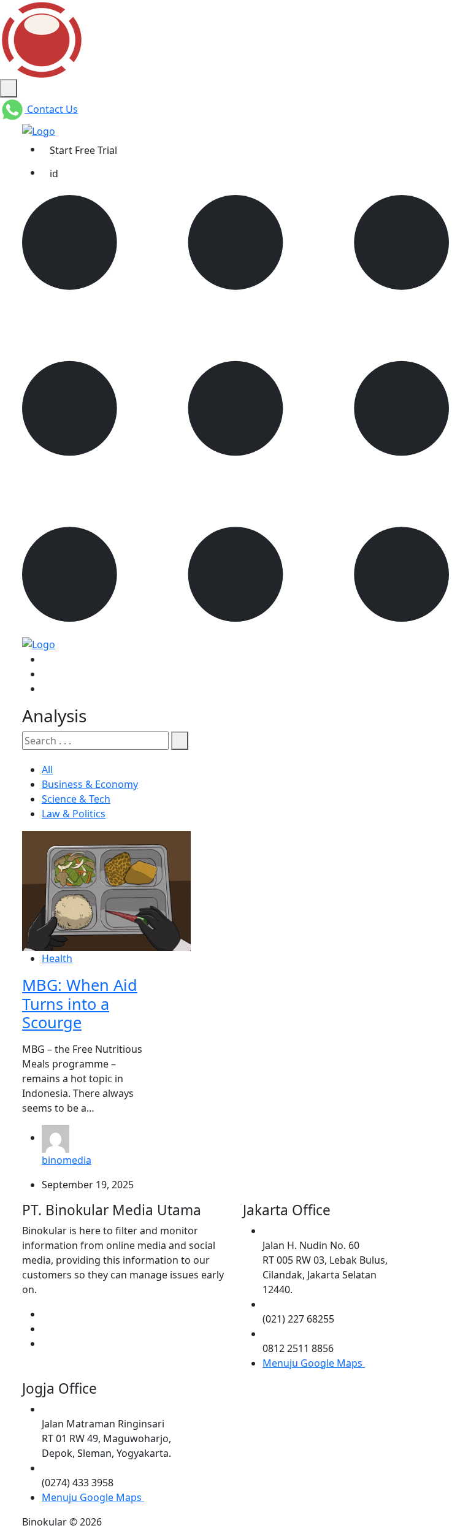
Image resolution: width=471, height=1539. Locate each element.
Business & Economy (90, 784)
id (54, 173)
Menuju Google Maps (313, 1363)
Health (57, 958)
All (47, 769)
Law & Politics (73, 813)
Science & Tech (76, 799)
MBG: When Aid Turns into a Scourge (79, 1003)
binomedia (66, 1160)
